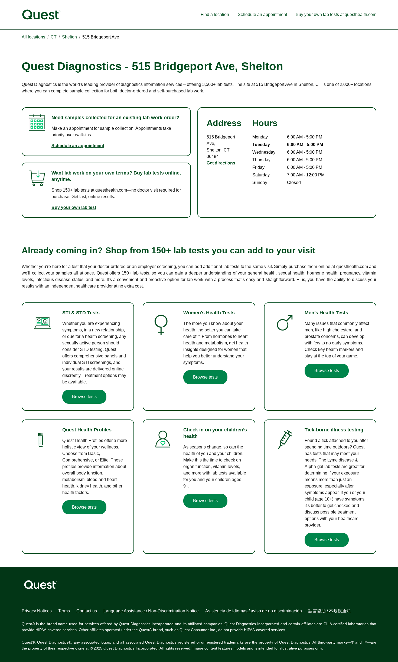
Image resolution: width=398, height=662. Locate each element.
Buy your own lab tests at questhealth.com (336, 14)
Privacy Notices (37, 611)
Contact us (86, 611)
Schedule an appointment (262, 14)
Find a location (215, 14)
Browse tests (84, 396)
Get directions (221, 163)
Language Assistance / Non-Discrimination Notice (151, 611)
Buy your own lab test (73, 207)
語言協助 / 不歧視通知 (329, 611)
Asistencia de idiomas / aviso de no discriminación (253, 611)
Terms (64, 611)
